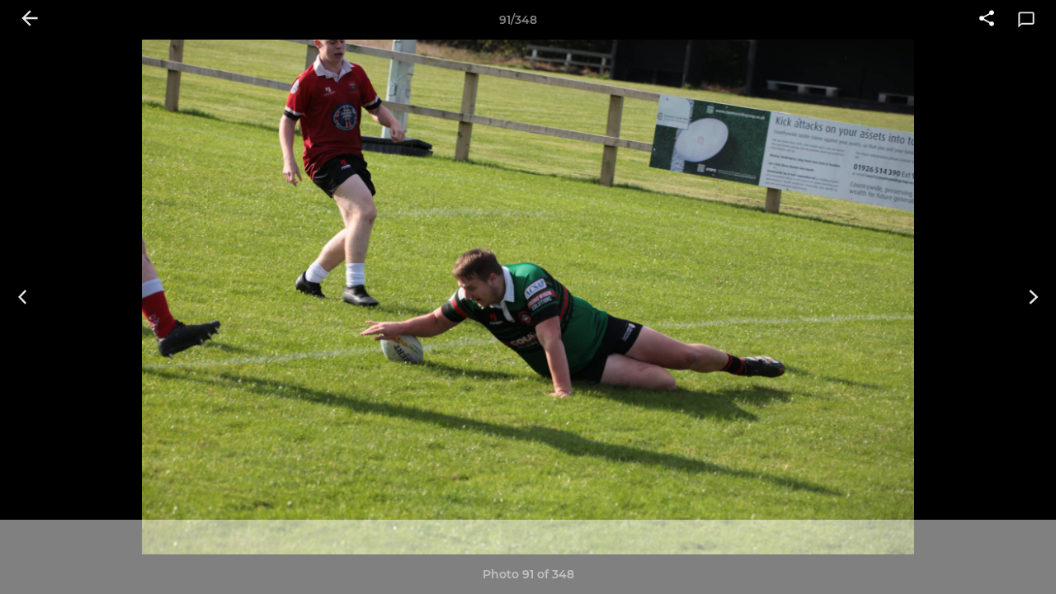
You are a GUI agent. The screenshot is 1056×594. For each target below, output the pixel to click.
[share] (987, 19)
